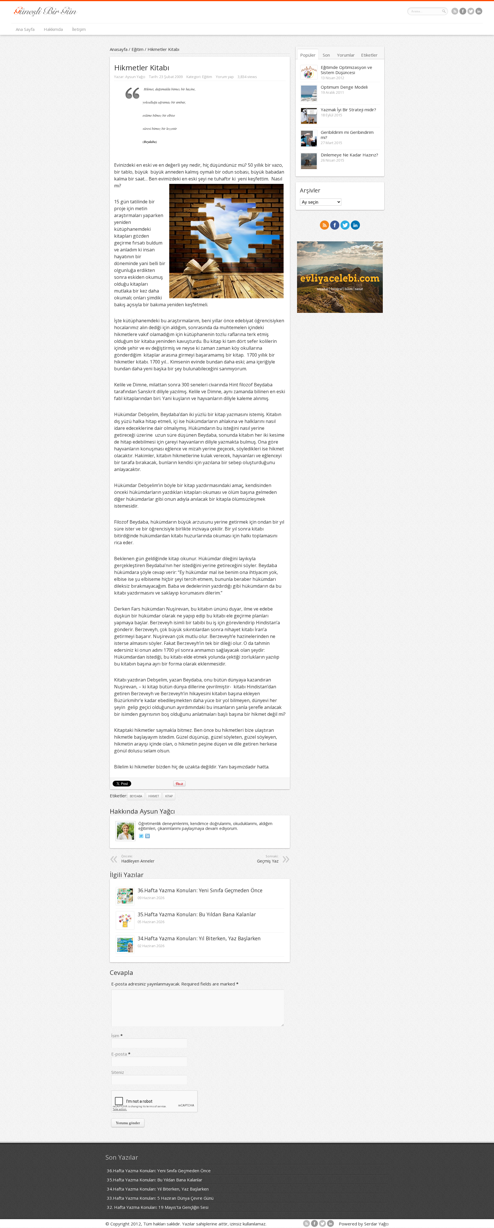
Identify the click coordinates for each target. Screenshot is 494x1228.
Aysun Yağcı (135, 76)
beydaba (136, 796)
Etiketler (369, 55)
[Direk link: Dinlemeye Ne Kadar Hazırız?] (308, 168)
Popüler (308, 55)
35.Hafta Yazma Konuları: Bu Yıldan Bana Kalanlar (197, 914)
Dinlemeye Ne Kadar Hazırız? (349, 155)
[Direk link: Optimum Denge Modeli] (308, 100)
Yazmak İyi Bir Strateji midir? (348, 109)
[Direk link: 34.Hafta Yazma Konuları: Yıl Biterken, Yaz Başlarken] (125, 952)
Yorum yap (225, 76)
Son (326, 55)
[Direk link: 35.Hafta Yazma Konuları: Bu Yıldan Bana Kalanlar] (125, 928)
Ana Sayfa (25, 29)
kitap (169, 796)
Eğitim (138, 49)
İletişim (79, 29)
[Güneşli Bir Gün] (45, 14)
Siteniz (117, 1072)
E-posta (119, 1054)
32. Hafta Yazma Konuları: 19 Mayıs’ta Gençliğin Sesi (157, 1207)
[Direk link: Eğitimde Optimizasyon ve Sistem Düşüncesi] (308, 77)
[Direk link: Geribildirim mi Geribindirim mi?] (308, 145)
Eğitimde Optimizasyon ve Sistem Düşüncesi (346, 69)
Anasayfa (119, 49)
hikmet (153, 796)
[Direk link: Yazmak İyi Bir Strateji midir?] (308, 123)
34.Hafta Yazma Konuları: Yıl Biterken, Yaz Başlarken (199, 938)
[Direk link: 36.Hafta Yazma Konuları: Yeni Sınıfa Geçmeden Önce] (125, 904)
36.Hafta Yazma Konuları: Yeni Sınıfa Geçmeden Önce (200, 890)
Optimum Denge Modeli (344, 87)
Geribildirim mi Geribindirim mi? (347, 134)
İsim (115, 1035)
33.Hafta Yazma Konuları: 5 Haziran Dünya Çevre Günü (160, 1198)
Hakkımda (53, 29)
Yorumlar (346, 55)
